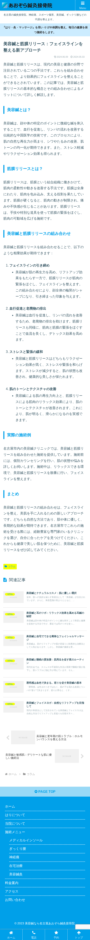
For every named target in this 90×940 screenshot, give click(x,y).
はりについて (15, 815)
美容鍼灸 (16, 874)
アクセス (11, 891)
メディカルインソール (26, 840)
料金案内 (11, 883)
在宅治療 (16, 866)
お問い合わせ (15, 900)
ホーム (10, 806)
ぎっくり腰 (17, 848)
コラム (11, 566)
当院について (15, 823)
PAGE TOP (46, 791)
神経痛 (14, 857)
